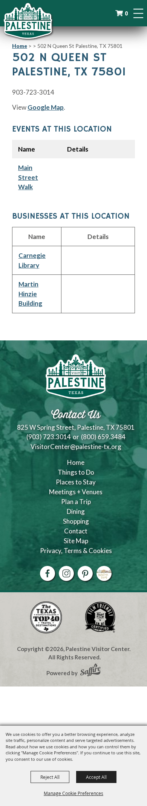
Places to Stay (76, 482)
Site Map (76, 541)
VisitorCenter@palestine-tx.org (76, 447)
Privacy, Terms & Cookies (76, 551)
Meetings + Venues (76, 492)
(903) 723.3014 (48, 437)
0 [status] (126, 13)
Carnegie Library (32, 260)
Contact (75, 531)
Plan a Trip (76, 502)
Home (19, 46)
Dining (76, 511)
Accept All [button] (96, 777)
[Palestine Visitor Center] (28, 21)
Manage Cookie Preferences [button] (73, 793)
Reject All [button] (50, 777)
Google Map (46, 107)
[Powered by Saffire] (90, 670)
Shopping (76, 521)
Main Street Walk (28, 177)
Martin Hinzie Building (30, 293)
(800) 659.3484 (103, 437)
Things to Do (76, 472)
